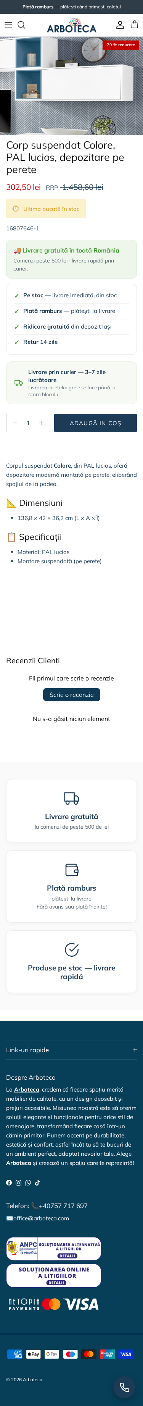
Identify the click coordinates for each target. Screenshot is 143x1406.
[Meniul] (8, 24)
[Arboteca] (71, 25)
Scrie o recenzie (72, 694)
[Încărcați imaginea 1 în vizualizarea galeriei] (71, 86)
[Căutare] (25, 24)
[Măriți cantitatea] (43, 423)
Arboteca (32, 1379)
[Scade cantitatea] (13, 423)
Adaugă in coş (96, 423)
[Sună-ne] (124, 1387)
